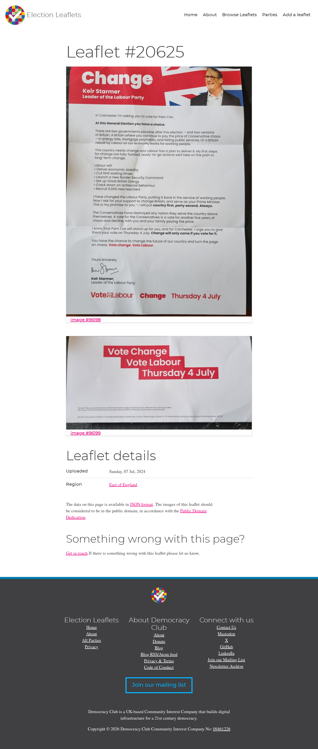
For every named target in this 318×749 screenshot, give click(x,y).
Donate (159, 641)
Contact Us (226, 627)
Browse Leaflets (239, 15)
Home (191, 15)
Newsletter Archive (226, 666)
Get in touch (77, 553)
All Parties (91, 640)
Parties (269, 15)
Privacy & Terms (159, 661)
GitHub (226, 647)
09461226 (221, 729)
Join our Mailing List (226, 660)
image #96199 (86, 433)
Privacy (91, 647)
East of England (123, 484)
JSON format (141, 504)
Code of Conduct (159, 667)
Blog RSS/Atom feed (159, 654)
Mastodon (226, 634)
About (210, 15)
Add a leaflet (296, 15)
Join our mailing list (159, 685)
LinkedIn (226, 653)
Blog (159, 648)
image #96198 (86, 320)
